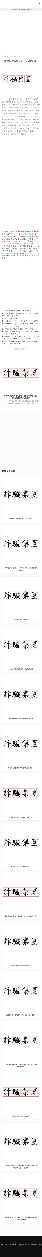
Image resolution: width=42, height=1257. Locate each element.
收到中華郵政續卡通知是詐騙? (21, 965)
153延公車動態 (22, 256)
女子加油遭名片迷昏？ (21, 620)
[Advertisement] (21, 34)
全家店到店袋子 (11, 232)
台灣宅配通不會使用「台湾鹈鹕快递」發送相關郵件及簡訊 (21, 397)
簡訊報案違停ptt (28, 251)
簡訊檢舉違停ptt (22, 253)
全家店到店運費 (23, 246)
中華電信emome (12, 251)
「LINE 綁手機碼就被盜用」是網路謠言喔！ (21, 669)
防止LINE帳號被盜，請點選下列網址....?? (21, 817)
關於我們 (27, 1244)
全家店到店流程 (13, 244)
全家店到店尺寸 (27, 232)
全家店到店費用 (27, 234)
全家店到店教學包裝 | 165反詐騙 (19, 61)
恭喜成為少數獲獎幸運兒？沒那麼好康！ (21, 768)
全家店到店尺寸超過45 (26, 239)
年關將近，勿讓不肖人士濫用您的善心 (21, 518)
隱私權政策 (34, 1244)
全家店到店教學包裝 (20, 248)
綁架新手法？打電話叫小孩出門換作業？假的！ (21, 1015)
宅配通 (34, 248)
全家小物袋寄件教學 (27, 236)
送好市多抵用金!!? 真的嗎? (21, 1116)
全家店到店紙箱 (29, 244)
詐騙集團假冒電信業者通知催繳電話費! (21, 718)
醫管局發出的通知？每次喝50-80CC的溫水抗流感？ (21, 916)
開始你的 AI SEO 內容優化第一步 (21, 9)
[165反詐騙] (20, 1248)
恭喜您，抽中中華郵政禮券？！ (21, 867)
